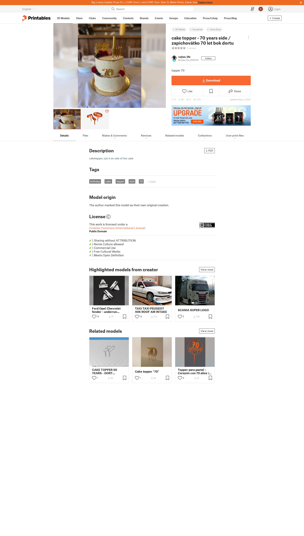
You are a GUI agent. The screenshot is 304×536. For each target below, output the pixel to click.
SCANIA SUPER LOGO (193, 310)
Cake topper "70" (147, 371)
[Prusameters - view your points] (260, 9)
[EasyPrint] (252, 9)
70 (141, 181)
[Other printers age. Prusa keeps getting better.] (211, 115)
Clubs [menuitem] (92, 18)
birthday (95, 181)
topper (120, 181)
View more (207, 269)
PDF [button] (210, 150)
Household (197, 29)
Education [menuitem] (190, 18)
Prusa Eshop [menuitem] (210, 18)
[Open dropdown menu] (248, 37)
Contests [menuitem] (128, 18)
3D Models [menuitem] (63, 18)
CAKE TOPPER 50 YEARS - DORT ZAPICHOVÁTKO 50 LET (109, 371)
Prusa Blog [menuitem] (230, 18)
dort (132, 181)
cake (108, 181)
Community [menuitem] (109, 18)
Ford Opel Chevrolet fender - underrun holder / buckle (106, 310)
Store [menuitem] (79, 18)
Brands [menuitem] (144, 18)
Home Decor (215, 29)
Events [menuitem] (159, 18)
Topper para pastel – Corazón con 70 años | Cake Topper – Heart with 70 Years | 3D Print (194, 371)
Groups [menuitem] (173, 18)
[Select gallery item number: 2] (196, 303)
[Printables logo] (36, 18)
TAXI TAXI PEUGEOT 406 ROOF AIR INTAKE (151, 310)
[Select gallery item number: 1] (192, 303)
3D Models (180, 29)
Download (213, 80)
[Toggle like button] (94, 316)
